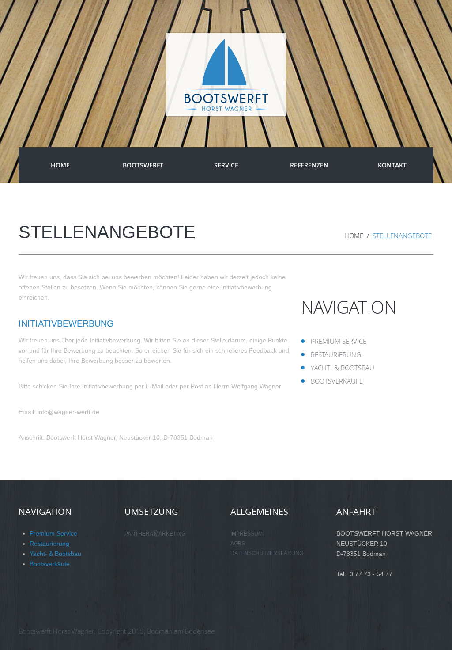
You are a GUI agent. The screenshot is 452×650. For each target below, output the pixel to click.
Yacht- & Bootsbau (342, 367)
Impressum (246, 534)
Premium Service (338, 341)
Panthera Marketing (154, 534)
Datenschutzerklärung (266, 553)
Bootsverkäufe (337, 380)
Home (60, 165)
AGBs (237, 543)
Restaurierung (336, 354)
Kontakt (392, 165)
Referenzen (309, 165)
